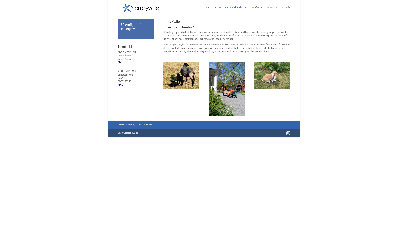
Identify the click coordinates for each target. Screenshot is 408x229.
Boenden (255, 7)
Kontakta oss (145, 124)
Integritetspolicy (126, 124)
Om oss (217, 7)
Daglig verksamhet (234, 7)
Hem (207, 7)
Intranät (286, 7)
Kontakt (271, 7)
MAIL (120, 62)
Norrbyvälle (131, 132)
